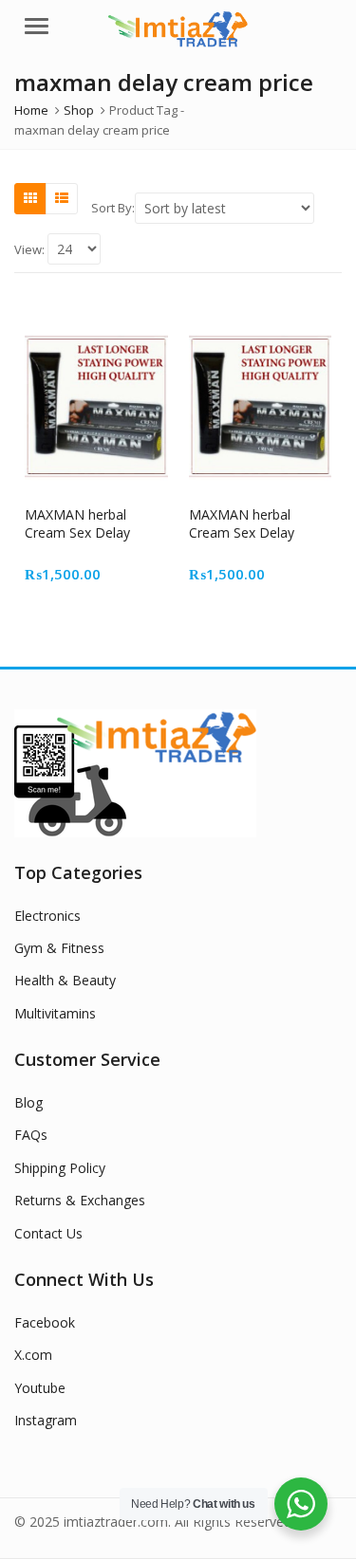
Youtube (40, 1388)
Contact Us (48, 1233)
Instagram (45, 1420)
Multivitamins (55, 1013)
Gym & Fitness (59, 948)
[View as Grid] (30, 198)
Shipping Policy (59, 1168)
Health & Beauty (65, 980)
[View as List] (62, 198)
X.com (33, 1355)
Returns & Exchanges (79, 1200)
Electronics (47, 916)
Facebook (44, 1322)
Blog (28, 1102)
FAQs (30, 1135)
